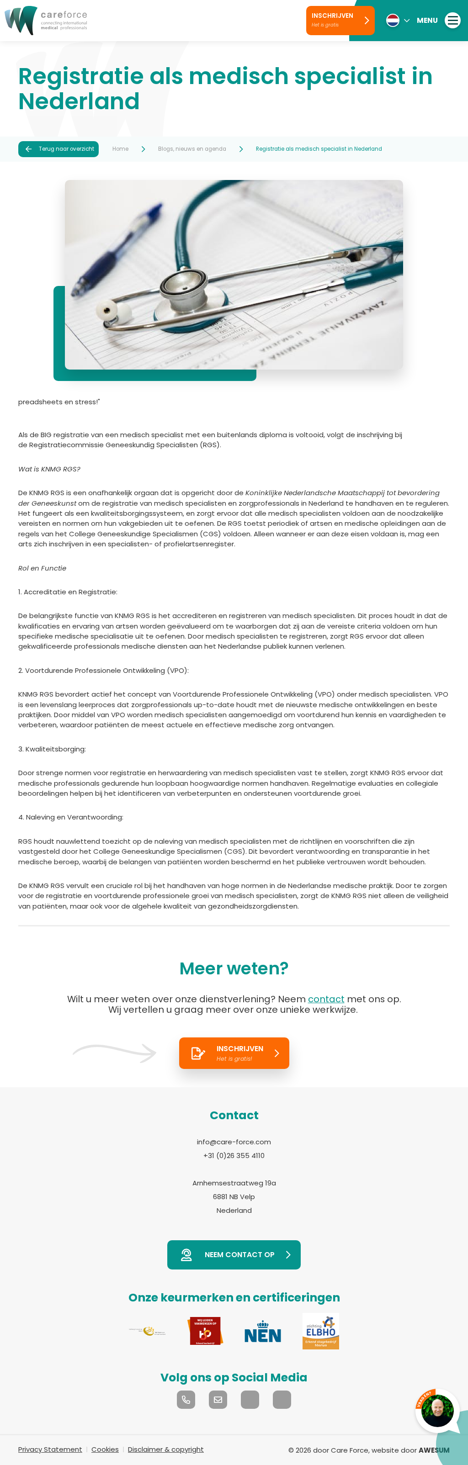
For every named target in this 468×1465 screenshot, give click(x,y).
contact (326, 999)
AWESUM (434, 1450)
